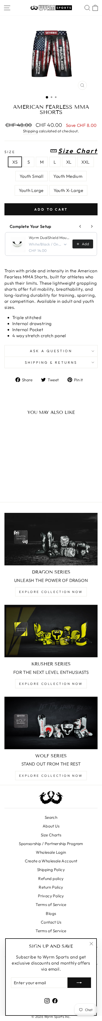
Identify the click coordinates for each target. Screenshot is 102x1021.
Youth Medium (67, 176)
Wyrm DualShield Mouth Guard (49, 237)
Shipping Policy (51, 869)
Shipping (30, 131)
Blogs (51, 913)
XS (15, 162)
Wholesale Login (51, 852)
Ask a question (51, 351)
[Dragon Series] (51, 539)
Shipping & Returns (51, 362)
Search (51, 817)
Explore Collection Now (51, 592)
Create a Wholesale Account (51, 860)
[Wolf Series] (51, 723)
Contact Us (51, 922)
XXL (85, 162)
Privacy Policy (51, 895)
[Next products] (92, 226)
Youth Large (31, 190)
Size (51, 151)
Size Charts (51, 834)
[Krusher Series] (51, 631)
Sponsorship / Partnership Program (51, 843)
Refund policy (51, 878)
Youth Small (32, 176)
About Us (51, 826)
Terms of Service (51, 904)
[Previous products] (80, 226)
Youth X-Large (68, 190)
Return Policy (51, 887)
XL (69, 162)
